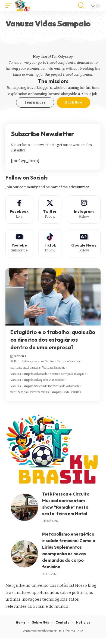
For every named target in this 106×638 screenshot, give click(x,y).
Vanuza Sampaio (53, 367)
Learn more (35, 102)
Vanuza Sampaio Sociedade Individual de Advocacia (45, 386)
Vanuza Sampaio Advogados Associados (37, 380)
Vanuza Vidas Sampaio (45, 392)
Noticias (20, 356)
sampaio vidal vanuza (25, 367)
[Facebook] (19, 209)
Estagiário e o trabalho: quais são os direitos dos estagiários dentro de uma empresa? (52, 340)
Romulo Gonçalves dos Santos (34, 361)
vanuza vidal (19, 392)
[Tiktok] (49, 243)
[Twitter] (49, 209)
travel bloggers (39, 88)
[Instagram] (84, 209)
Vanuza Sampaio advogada (68, 374)
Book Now (73, 102)
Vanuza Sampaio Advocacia (29, 374)
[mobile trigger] (10, 5)
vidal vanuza (72, 392)
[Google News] (84, 243)
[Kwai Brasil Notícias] (22, 5)
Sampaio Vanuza (68, 361)
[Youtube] (19, 243)
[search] (81, 6)
